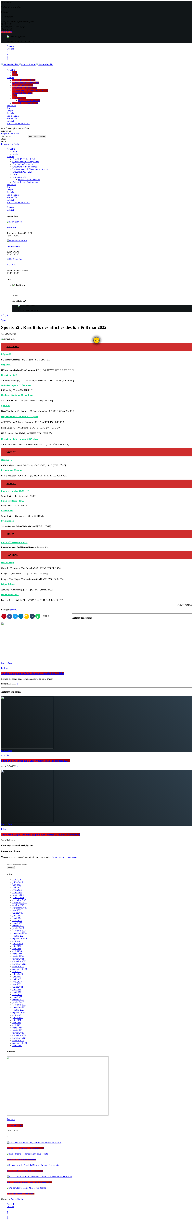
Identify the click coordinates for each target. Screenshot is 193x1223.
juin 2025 (16, 915)
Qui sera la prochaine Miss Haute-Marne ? (20, 1193)
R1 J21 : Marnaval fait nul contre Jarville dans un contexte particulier (29, 1182)
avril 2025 (17, 920)
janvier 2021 (18, 1033)
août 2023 (16, 971)
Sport (3, 320)
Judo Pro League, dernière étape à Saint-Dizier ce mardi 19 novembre (40, 834)
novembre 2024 (19, 933)
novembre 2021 (19, 1007)
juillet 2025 (17, 913)
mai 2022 (16, 992)
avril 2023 (17, 982)
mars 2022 (17, 997)
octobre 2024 (18, 936)
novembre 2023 (19, 964)
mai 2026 (16, 887)
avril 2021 (17, 1025)
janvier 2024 (18, 959)
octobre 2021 (18, 1010)
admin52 (14, 610)
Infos (3, 829)
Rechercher (37, 136)
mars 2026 (17, 892)
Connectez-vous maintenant (64, 857)
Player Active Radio (10, 133)
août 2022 (16, 984)
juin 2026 (16, 885)
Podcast (4, 668)
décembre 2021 (19, 1005)
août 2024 (16, 941)
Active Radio (17, 1199)
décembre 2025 (19, 900)
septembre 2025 (19, 908)
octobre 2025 (18, 905)
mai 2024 (16, 948)
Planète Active (11, 265)
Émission (11, 1119)
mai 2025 (16, 918)
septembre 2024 (19, 938)
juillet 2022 (17, 987)
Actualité (5, 755)
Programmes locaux (13, 246)
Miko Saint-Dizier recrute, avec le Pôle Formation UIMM (25, 1148)
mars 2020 (17, 1045)
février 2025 (18, 926)
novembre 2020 (19, 1038)
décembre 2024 (19, 931)
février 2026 (18, 895)
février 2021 (18, 1030)
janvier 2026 (18, 897)
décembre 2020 (19, 1035)
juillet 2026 (17, 882)
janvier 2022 (18, 1002)
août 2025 (16, 910)
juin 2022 (16, 989)
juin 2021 (16, 1020)
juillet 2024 (17, 943)
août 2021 (16, 1015)
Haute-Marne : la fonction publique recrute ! (21, 1159)
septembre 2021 (19, 1012)
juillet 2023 (17, 974)
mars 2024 (17, 954)
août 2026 (16, 880)
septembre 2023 (19, 969)
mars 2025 (17, 923)
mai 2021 (16, 1023)
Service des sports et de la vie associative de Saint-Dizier (32, 673)
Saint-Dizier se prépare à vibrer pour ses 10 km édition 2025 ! (35, 760)
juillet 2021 (17, 1017)
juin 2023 (16, 977)
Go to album (6, 32)
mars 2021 (17, 1028)
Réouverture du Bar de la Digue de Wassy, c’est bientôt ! (25, 1171)
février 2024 (18, 956)
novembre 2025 (19, 903)
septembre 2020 (19, 1043)
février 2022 (18, 1000)
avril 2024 (17, 951)
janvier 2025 (18, 928)
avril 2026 (17, 890)
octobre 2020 (18, 1040)
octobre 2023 (18, 966)
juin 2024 (16, 946)
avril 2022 (17, 994)
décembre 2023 (19, 961)
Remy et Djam (11, 227)
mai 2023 (16, 979)
